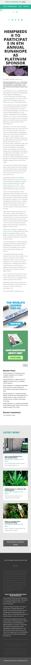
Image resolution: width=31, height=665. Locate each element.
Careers (22, 560)
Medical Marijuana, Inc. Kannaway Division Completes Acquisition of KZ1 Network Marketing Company (14, 375)
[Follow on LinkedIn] (18, 20)
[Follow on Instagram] (15, 20)
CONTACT (26, 6)
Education (16, 560)
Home (5, 560)
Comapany (11, 560)
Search (25, 365)
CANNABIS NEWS (12, 6)
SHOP (20, 6)
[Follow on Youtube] (22, 20)
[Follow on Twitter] (12, 20)
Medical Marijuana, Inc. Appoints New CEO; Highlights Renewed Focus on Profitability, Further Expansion (14, 381)
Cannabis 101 (17, 459)
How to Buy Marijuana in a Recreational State (13, 457)
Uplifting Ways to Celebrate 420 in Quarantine (15, 489)
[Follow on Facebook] (9, 20)
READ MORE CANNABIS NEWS (15, 543)
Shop (25, 560)
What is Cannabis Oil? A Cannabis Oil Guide (12, 522)
